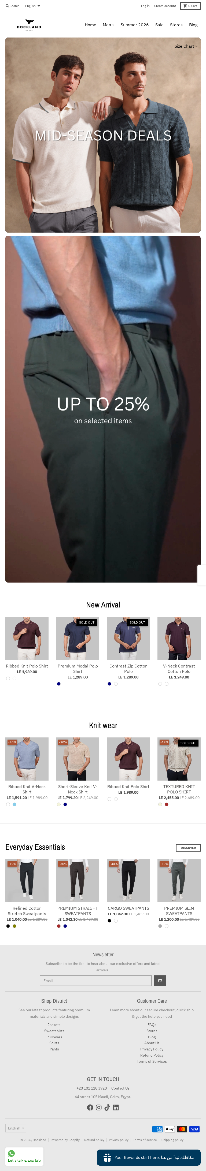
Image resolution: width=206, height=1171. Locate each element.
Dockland (39, 1140)
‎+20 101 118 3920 (91, 1088)
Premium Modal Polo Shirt (78, 668)
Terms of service (145, 1140)
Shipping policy (172, 1140)
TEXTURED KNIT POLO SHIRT (179, 789)
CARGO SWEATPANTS (128, 908)
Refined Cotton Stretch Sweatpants (27, 910)
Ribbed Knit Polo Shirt (27, 666)
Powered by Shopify (65, 1140)
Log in (145, 6)
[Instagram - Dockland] (98, 1107)
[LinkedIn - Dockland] (116, 1107)
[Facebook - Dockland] (90, 1107)
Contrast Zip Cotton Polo (128, 668)
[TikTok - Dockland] (107, 1107)
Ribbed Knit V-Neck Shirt (27, 789)
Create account (165, 6)
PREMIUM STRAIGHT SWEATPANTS (77, 910)
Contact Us (120, 1088)
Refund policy (94, 1140)
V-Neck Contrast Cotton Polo (179, 668)
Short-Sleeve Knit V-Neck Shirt (77, 789)
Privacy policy (118, 1140)
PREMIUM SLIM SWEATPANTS (179, 910)
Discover (188, 848)
